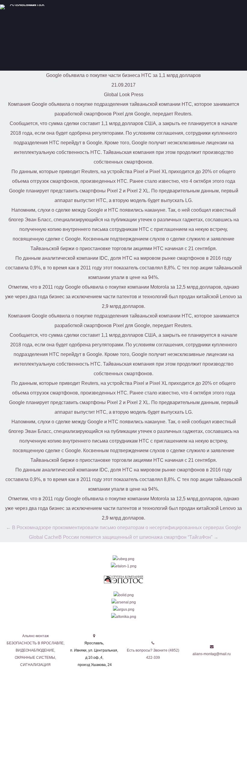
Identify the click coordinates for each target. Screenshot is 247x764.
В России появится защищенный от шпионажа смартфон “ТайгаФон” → (138, 537)
